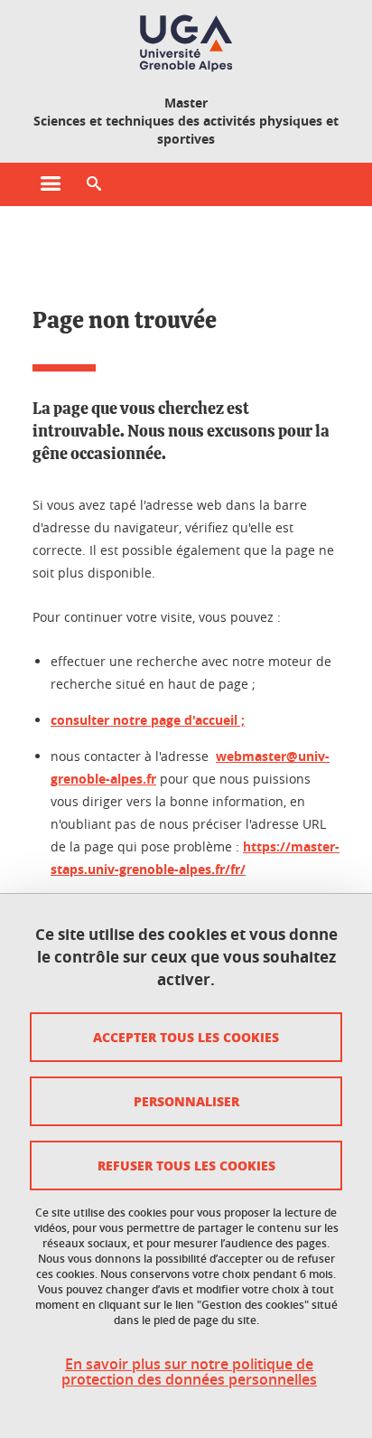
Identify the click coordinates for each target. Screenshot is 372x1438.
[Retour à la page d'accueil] (186, 43)
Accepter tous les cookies (186, 1037)
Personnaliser (186, 1101)
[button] (94, 184)
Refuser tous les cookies (186, 1165)
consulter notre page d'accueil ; (148, 719)
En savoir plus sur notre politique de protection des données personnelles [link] (189, 1372)
